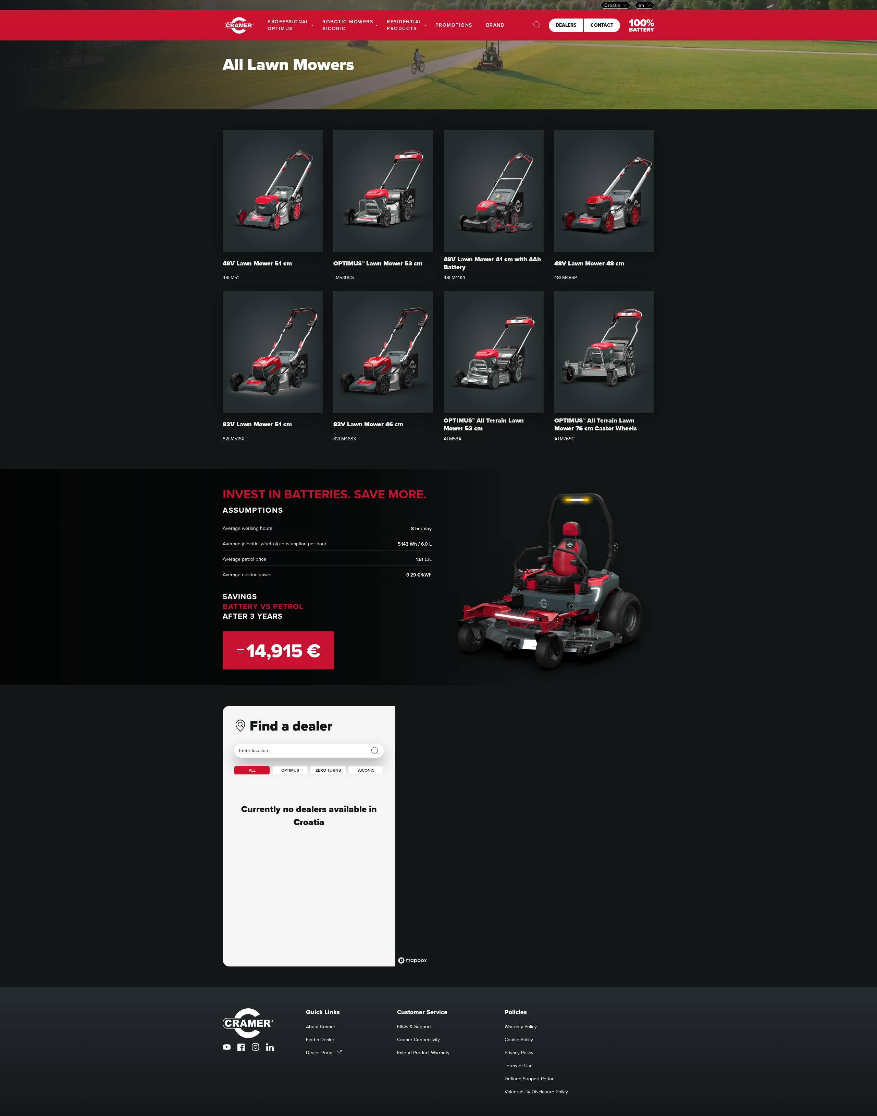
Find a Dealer (320, 1039)
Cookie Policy (519, 1039)
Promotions (453, 25)
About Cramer (320, 1026)
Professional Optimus (288, 25)
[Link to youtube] (227, 1047)
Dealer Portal (319, 1052)
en (641, 5)
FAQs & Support (414, 1026)
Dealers (566, 25)
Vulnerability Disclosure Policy (536, 1091)
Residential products (404, 25)
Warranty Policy (521, 1026)
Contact (602, 25)
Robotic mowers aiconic (347, 25)
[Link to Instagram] (255, 1047)
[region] (524, 836)
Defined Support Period (530, 1078)
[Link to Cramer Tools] (239, 25)
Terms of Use (519, 1065)
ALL (252, 770)
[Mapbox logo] (412, 960)
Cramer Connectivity (418, 1039)
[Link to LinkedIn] (270, 1047)
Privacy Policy (519, 1052)
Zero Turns (328, 770)
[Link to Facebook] (241, 1047)
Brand (495, 25)
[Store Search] (375, 751)
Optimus (290, 770)
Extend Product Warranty (423, 1052)
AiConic (366, 770)
